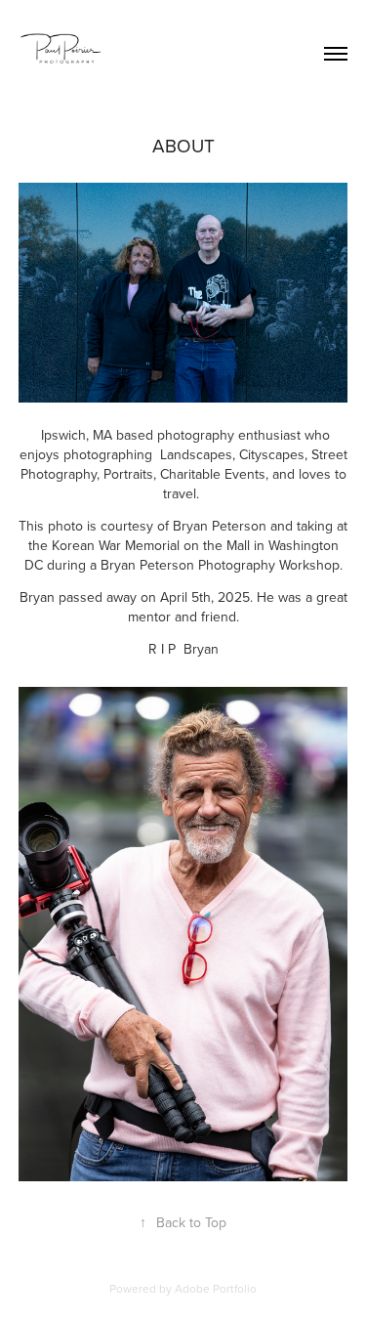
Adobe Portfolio (216, 1288)
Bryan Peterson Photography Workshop (220, 565)
